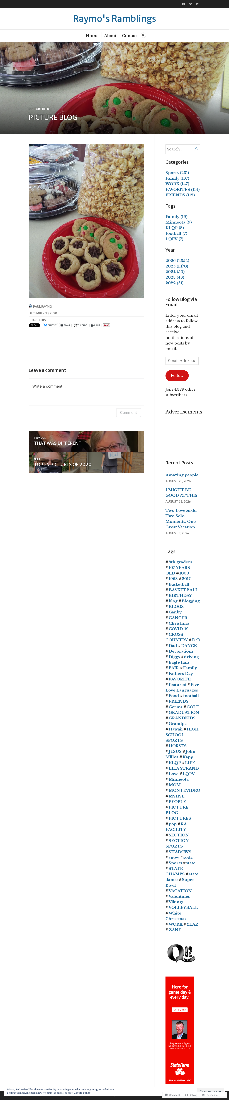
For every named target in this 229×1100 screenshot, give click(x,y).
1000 (184, 573)
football (191, 695)
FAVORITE (180, 679)
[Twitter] (190, 4)
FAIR (174, 668)
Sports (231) (177, 172)
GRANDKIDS (182, 718)
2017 (186, 578)
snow (174, 857)
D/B (196, 640)
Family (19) (176, 216)
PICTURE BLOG (39, 109)
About (110, 35)
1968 (173, 578)
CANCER (178, 618)
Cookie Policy (82, 1092)
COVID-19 (179, 629)
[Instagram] (197, 4)
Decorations (181, 651)
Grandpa (178, 723)
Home (92, 35)
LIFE (190, 762)
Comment (128, 412)
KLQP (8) (174, 228)
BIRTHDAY (180, 595)
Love (174, 774)
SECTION (179, 835)
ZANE (175, 930)
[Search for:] (182, 149)
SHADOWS (180, 852)
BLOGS (176, 606)
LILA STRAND (184, 768)
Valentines (179, 896)
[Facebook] (183, 4)
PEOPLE (177, 801)
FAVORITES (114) (182, 189)
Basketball (179, 584)
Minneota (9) (178, 222)
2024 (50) (175, 271)
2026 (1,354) (177, 260)
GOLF (193, 707)
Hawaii (175, 729)
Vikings (176, 902)
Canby (175, 612)
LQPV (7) (174, 239)
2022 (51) (174, 283)
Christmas (179, 623)
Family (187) (177, 178)
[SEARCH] (143, 35)
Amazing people (182, 475)
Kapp (188, 757)
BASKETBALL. (184, 590)
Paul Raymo (42, 306)
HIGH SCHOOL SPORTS (182, 735)
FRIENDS (178, 701)
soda (188, 857)
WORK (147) (177, 184)
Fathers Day (181, 673)
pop (173, 824)
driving (191, 657)
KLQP (175, 762)
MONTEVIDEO (184, 790)
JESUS (175, 751)
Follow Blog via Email (181, 302)
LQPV (189, 774)
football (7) (176, 233)
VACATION (180, 891)
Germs (175, 707)
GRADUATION (184, 712)
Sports (175, 863)
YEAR (192, 924)
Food (174, 695)
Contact (130, 35)
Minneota (179, 779)
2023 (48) (174, 277)
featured (177, 684)
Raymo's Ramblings (114, 18)
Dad (173, 645)
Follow (177, 375)
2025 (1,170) (176, 266)
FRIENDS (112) (180, 195)
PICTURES (180, 818)
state (191, 863)
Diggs (174, 657)
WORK (175, 924)
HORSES (178, 746)
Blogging (191, 601)
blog (173, 601)
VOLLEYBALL (183, 907)
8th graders (180, 562)
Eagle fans (179, 662)
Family (190, 668)
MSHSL (176, 796)
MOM (175, 785)
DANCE (189, 645)
